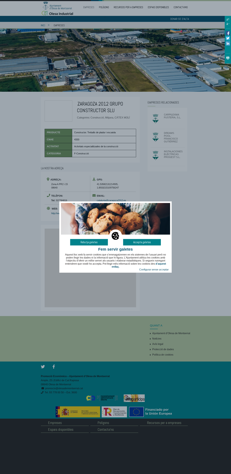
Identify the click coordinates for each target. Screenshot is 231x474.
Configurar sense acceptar (154, 269)
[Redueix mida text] (228, 23)
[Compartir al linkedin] (228, 43)
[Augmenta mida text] (228, 19)
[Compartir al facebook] (228, 33)
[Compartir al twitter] (228, 38)
